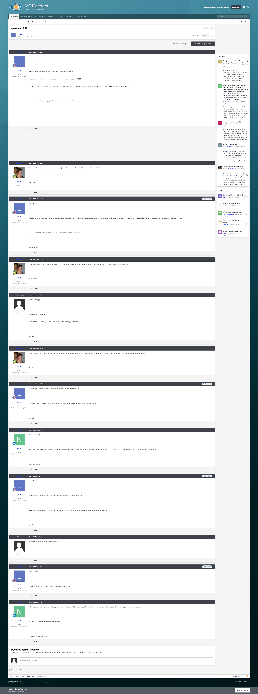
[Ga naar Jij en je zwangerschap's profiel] (220, 61)
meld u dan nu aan (75, 652)
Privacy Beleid (24, 683)
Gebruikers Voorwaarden (16, 691)
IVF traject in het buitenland (232, 212)
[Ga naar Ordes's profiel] (220, 232)
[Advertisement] (45, 147)
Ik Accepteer (243, 690)
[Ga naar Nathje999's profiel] (220, 167)
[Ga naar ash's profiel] (220, 204)
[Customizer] (243, 7)
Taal (9, 683)
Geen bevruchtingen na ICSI (232, 122)
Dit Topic (240, 16)
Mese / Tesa (31, 36)
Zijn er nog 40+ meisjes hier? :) (233, 166)
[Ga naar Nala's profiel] (19, 439)
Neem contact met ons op (37, 683)
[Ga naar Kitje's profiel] (220, 196)
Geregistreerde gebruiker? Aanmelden (216, 7)
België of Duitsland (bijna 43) (232, 231)
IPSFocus (18, 681)
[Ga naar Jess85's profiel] (220, 86)
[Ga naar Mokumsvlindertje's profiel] (220, 213)
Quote (35, 128)
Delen (196, 35)
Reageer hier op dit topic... (31, 660)
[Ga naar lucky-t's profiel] (13, 35)
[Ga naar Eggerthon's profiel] (220, 145)
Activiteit (40, 16)
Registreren (236, 7)
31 (20, 452)
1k (20, 74)
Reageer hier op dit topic (203, 44)
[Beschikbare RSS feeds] (247, 676)
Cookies (48, 683)
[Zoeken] (247, 16)
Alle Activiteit (27, 16)
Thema (15, 683)
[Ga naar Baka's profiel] (220, 123)
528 (19, 185)
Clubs (52, 16)
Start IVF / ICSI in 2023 (230, 144)
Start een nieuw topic (180, 44)
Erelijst (71, 16)
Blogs (61, 16)
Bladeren (82, 16)
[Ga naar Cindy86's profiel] (19, 172)
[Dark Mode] (248, 7)
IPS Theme (11, 681)
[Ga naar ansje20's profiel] (220, 221)
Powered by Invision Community (241, 683)
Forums (15, 16)
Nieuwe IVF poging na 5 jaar (232, 203)
